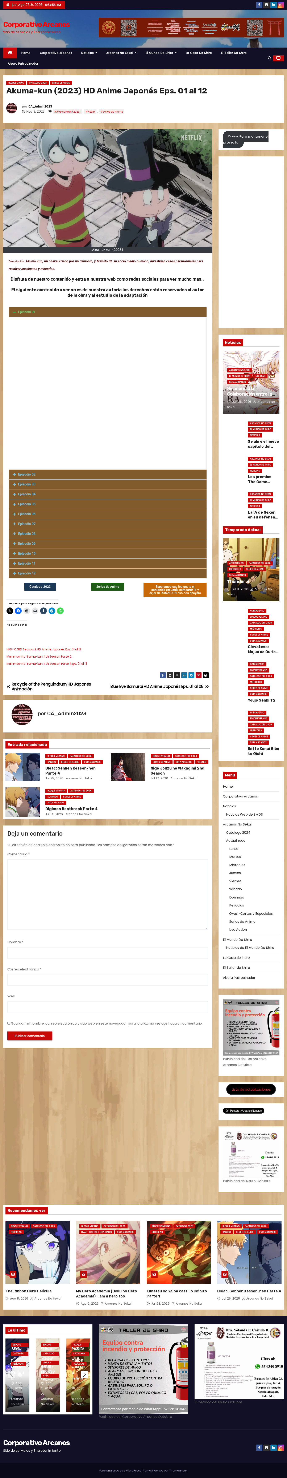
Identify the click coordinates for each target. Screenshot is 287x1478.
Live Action (238, 929)
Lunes (233, 848)
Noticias (88, 53)
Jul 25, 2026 (54, 778)
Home (26, 53)
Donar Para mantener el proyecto (246, 139)
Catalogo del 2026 (81, 756)
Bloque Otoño (16, 82)
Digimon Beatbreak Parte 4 (71, 809)
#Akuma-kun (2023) (67, 111)
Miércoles (235, 569)
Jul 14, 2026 (54, 814)
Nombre (15, 942)
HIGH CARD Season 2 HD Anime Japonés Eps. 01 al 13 (44, 649)
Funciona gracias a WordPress (120, 1471)
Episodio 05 (27, 504)
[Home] (10, 53)
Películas (236, 905)
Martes (235, 856)
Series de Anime (61, 82)
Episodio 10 (27, 554)
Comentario (18, 854)
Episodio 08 (27, 534)
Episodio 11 (27, 563)
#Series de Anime (111, 111)
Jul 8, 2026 (240, 589)
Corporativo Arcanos (36, 24)
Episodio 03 (27, 484)
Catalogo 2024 (238, 832)
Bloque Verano (56, 756)
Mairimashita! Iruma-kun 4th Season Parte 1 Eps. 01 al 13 (47, 664)
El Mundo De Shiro (160, 53)
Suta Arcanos (92, 762)
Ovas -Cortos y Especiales (251, 913)
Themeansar (178, 1471)
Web (11, 996)
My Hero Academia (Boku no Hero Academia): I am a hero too (106, 1294)
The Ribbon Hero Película (28, 1291)
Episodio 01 (27, 312)
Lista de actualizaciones (251, 1089)
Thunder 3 (238, 581)
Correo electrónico (24, 969)
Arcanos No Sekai (120, 53)
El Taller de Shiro (234, 53)
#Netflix (90, 111)
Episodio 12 (27, 573)
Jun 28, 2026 (242, 402)
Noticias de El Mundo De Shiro (250, 947)
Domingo (52, 796)
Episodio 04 (27, 494)
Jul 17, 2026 (159, 778)
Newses (157, 1471)
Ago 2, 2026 (90, 1303)
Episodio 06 (27, 514)
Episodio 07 (27, 524)
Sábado (51, 762)
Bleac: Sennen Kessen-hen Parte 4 (249, 1291)
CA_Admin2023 (40, 106)
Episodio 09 (27, 544)
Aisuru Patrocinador (23, 63)
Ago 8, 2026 (19, 1298)
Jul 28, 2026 (161, 1303)
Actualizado (236, 563)
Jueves (235, 873)
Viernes (201, 762)
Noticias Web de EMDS (244, 814)
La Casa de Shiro (199, 53)
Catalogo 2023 (38, 82)
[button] (269, 58)
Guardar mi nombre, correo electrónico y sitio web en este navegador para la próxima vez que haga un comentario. (107, 1023)
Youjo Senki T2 (261, 700)
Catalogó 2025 (184, 1226)
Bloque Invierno (161, 1226)
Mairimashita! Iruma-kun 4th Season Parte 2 (39, 656)
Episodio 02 (27, 474)
